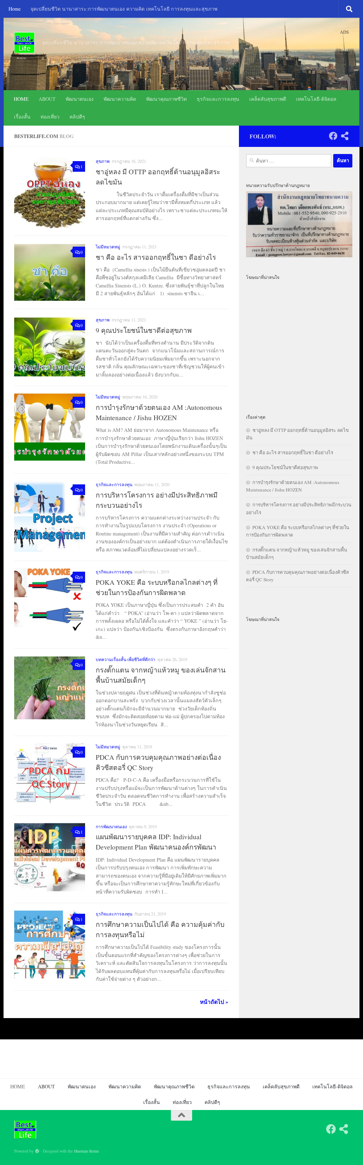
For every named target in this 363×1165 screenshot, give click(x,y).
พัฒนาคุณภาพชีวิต (166, 98)
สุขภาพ (103, 161)
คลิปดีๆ (77, 116)
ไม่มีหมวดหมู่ (108, 246)
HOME (21, 98)
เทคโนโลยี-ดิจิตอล (316, 98)
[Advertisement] (299, 342)
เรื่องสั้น (22, 116)
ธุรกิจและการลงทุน (218, 98)
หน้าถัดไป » (214, 1002)
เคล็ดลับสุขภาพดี (267, 98)
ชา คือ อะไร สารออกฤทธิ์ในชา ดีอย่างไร (156, 257)
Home (15, 8)
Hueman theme (86, 1151)
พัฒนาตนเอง (80, 98)
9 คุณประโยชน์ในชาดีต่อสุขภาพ (144, 330)
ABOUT (47, 98)
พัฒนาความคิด (120, 98)
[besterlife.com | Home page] (24, 42)
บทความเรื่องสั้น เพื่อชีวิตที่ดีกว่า (125, 659)
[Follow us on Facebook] (333, 136)
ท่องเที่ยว (50, 116)
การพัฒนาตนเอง (111, 826)
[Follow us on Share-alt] (344, 136)
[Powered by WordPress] (37, 1151)
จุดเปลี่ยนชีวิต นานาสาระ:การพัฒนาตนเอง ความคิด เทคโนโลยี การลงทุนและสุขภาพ (123, 8)
